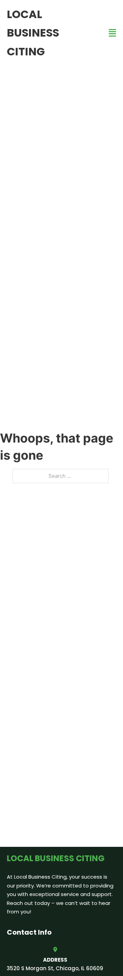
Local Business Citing (33, 32)
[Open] (112, 33)
